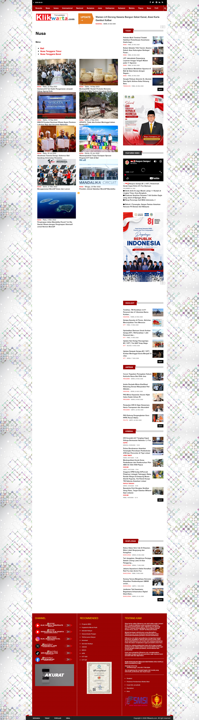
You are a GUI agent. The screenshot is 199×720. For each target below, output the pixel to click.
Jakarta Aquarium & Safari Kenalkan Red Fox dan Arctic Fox (137, 569)
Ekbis (125, 44)
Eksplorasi (127, 555)
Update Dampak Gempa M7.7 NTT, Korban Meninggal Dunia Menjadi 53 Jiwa (137, 353)
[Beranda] (56, 17)
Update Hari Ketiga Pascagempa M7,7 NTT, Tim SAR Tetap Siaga (135, 342)
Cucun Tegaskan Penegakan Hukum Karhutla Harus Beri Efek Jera (137, 375)
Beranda (38, 8)
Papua (140, 8)
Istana (56, 8)
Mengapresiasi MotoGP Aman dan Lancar (53, 189)
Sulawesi (121, 8)
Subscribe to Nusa (78, 193)
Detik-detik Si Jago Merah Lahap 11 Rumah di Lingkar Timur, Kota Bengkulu (142, 192)
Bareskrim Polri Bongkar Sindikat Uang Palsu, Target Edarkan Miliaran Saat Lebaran (137, 490)
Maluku (132, 8)
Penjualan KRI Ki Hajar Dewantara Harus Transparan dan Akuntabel (136, 406)
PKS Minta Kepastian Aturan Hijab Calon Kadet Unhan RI (136, 395)
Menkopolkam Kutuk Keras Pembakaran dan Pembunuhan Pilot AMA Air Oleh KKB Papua (137, 462)
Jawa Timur (127, 455)
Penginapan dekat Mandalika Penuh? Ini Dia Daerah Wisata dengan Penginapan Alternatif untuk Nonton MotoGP (55, 224)
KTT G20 (84, 656)
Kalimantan (110, 8)
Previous (161, 27)
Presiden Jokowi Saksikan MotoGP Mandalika (97, 189)
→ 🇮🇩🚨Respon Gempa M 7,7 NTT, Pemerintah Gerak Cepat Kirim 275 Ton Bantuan (141, 184)
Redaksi (129, 678)
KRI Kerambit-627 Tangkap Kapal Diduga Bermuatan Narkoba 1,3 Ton (137, 439)
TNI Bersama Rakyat (88, 637)
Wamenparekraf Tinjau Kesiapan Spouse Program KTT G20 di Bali (95, 156)
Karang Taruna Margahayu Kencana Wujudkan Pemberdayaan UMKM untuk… (137, 581)
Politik (125, 420)
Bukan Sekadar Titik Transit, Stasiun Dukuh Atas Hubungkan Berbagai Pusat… (137, 50)
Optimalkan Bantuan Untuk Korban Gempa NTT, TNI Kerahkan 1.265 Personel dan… (137, 332)
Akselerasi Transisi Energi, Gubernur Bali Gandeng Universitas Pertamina (53, 156)
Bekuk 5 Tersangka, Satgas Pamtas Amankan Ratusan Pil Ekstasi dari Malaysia (142, 205)
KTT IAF (84, 660)
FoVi (156, 8)
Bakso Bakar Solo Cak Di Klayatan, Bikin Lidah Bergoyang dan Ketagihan (136, 550)
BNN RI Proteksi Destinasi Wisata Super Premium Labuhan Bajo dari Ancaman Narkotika (56, 123)
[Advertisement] (143, 292)
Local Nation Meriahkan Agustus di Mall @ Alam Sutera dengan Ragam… (137, 70)
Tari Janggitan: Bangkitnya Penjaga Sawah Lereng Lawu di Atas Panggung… (137, 560)
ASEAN (84, 647)
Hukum (125, 467)
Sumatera (90, 8)
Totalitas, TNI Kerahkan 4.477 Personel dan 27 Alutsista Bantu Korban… (135, 312)
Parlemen (126, 379)
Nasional (79, 8)
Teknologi (127, 86)
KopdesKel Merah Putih (89, 627)
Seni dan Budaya (87, 644)
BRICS (84, 650)
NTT (124, 325)
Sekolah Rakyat (87, 631)
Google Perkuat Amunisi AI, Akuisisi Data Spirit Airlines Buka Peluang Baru (137, 81)
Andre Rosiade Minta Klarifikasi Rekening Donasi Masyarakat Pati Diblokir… (136, 386)
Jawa (100, 8)
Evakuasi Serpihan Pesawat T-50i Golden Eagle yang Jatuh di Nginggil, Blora (142, 196)
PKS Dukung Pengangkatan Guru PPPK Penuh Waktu (136, 416)
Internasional (67, 8)
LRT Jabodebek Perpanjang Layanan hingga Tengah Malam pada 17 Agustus (135, 60)
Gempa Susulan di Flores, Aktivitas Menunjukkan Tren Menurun (137, 321)
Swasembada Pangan (89, 634)
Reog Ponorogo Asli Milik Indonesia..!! (140, 200)
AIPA (83, 653)
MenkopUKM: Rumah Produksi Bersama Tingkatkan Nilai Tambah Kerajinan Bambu (96, 90)
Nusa (149, 8)
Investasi (85, 640)
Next (164, 27)
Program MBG (86, 624)
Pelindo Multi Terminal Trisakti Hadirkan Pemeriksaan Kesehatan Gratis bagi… (136, 39)
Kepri (125, 443)
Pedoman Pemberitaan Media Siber (138, 682)
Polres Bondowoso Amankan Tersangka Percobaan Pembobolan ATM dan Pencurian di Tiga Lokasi (137, 450)
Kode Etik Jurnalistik (133, 685)
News (48, 8)
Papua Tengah (128, 483)
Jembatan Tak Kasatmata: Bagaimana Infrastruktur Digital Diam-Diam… (135, 591)
